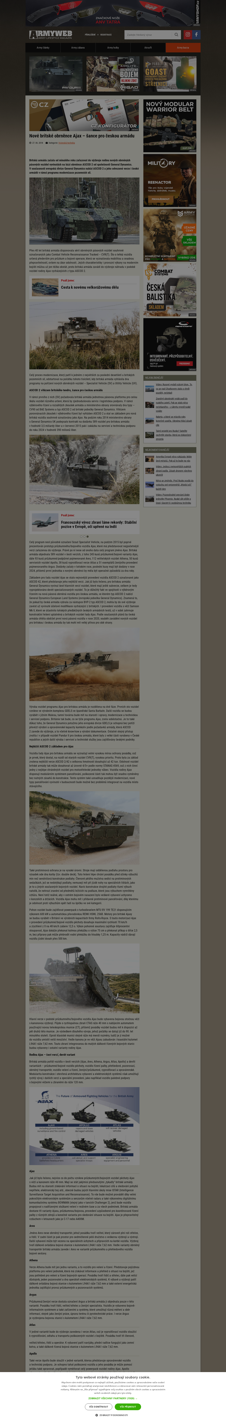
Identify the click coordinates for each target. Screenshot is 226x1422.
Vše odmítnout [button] (98, 1406)
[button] (113, 1398)
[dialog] (113, 1397)
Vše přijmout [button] (128, 1406)
